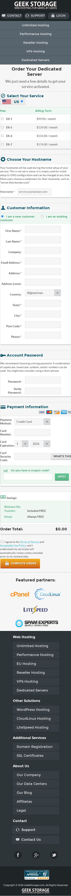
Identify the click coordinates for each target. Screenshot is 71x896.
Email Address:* (11, 262)
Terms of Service (29, 541)
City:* (17, 315)
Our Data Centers (32, 784)
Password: (14, 381)
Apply (62, 476)
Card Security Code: (5, 456)
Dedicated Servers (35, 60)
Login (60, 15)
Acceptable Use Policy (13, 545)
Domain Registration (35, 747)
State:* (17, 305)
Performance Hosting (35, 34)
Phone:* (16, 336)
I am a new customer (20, 216)
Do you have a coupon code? (30, 470)
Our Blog (24, 793)
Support (37, 15)
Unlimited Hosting (35, 25)
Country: (15, 294)
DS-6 (9, 136)
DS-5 (9, 127)
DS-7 (9, 144)
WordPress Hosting (33, 710)
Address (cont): (11, 283)
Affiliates (24, 802)
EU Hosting (26, 664)
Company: (14, 252)
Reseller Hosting (35, 42)
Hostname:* (7, 191)
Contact (14, 15)
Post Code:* (13, 326)
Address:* (15, 273)
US (16, 101)
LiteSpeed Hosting (32, 727)
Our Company (29, 775)
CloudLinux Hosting (34, 718)
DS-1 (9, 118)
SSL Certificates (30, 756)
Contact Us (30, 840)
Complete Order (23, 563)
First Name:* (13, 230)
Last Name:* (13, 241)
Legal (21, 810)
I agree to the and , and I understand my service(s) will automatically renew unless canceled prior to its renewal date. (22, 549)
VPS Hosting (35, 51)
